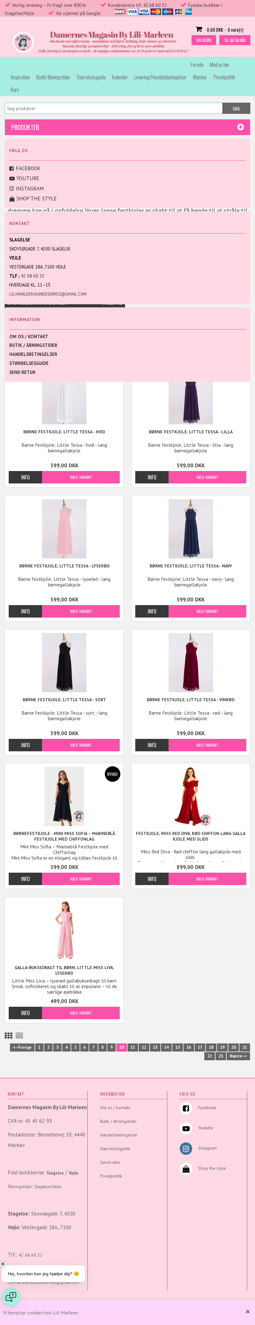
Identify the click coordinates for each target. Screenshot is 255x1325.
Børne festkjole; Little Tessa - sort (64, 699)
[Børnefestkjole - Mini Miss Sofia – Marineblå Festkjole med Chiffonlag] (64, 796)
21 (245, 1047)
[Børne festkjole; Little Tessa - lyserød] (64, 528)
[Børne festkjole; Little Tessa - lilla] (190, 394)
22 (209, 1056)
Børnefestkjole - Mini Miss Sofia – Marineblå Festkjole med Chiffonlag (64, 836)
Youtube (27, 178)
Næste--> (238, 1056)
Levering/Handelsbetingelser (160, 77)
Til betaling (235, 40)
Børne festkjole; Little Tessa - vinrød (190, 699)
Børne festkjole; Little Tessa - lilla (191, 432)
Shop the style (36, 198)
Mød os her (220, 64)
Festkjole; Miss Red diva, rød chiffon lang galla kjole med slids (190, 836)
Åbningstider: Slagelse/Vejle (35, 1186)
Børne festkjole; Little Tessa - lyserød (64, 566)
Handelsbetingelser (33, 354)
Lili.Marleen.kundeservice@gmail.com (47, 294)
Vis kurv (203, 40)
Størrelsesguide (91, 77)
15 (177, 1047)
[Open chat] (11, 1297)
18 (211, 1047)
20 (233, 1047)
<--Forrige (22, 1047)
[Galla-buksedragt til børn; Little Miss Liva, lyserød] (64, 930)
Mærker (200, 77)
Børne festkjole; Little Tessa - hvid (64, 432)
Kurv (15, 89)
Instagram (30, 188)
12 (144, 1047)
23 (221, 1056)
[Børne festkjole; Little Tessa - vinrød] (190, 662)
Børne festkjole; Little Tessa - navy (191, 566)
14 (166, 1047)
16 (189, 1047)
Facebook (28, 168)
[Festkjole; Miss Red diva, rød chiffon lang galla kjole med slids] (190, 796)
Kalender (120, 77)
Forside (197, 64)
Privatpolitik (224, 77)
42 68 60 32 (32, 276)
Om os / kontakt (28, 336)
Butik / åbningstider (33, 345)
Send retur (22, 372)
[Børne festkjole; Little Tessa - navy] (190, 528)
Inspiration (20, 77)
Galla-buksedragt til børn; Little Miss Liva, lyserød (64, 970)
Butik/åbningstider (53, 77)
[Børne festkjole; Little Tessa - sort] (64, 662)
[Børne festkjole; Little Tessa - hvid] (64, 394)
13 (155, 1047)
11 (133, 1047)
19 (222, 1047)
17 (200, 1047)
